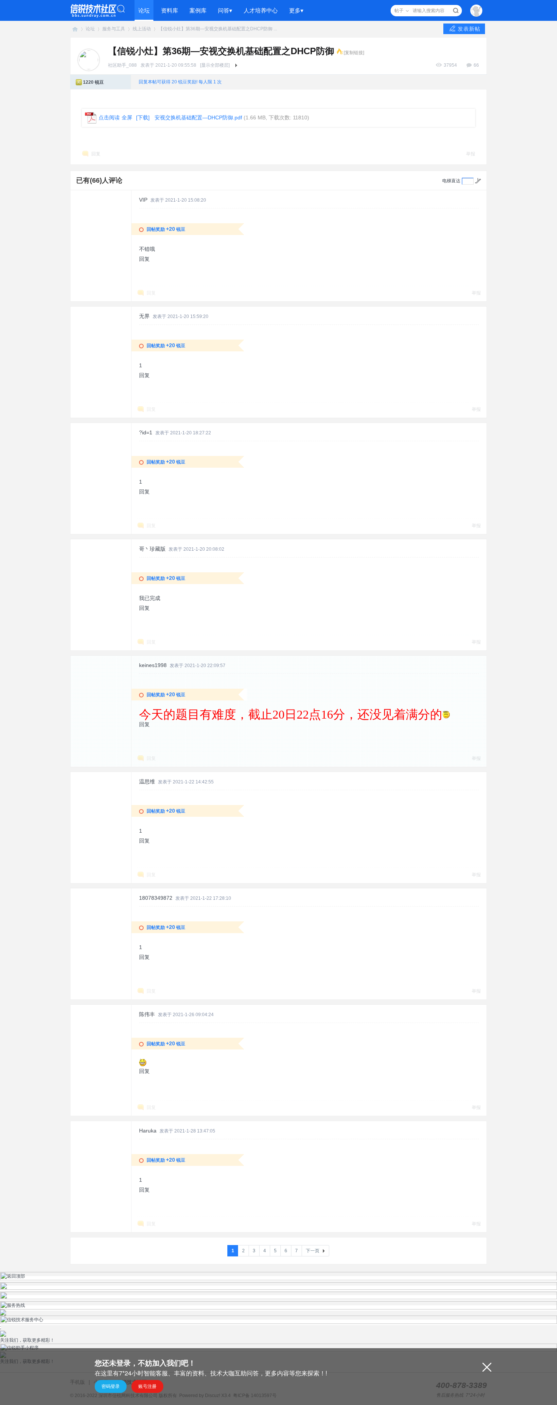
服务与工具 (113, 28)
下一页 (312, 1250)
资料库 (169, 10)
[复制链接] (354, 52)
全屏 (127, 117)
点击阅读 (109, 117)
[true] (455, 11)
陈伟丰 (147, 1014)
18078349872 (155, 898)
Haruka (147, 1131)
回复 (95, 154)
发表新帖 (469, 29)
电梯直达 (451, 180)
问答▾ (225, 10)
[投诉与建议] (278, 1297)
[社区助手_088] (88, 59)
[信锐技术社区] (97, 10)
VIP (143, 200)
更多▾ (296, 10)
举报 (470, 154)
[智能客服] (278, 1288)
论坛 (144, 10)
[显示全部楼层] (215, 65)
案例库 (198, 10)
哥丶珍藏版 (152, 549)
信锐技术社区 (75, 28)
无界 (144, 316)
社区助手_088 (122, 65)
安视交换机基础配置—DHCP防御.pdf (198, 117)
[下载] (143, 117)
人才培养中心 (261, 10)
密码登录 (111, 1386)
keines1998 (153, 665)
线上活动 (142, 28)
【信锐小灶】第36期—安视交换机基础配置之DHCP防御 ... (217, 28)
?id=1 (145, 432)
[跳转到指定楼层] (478, 181)
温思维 (147, 781)
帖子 (399, 10)
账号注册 (147, 1386)
